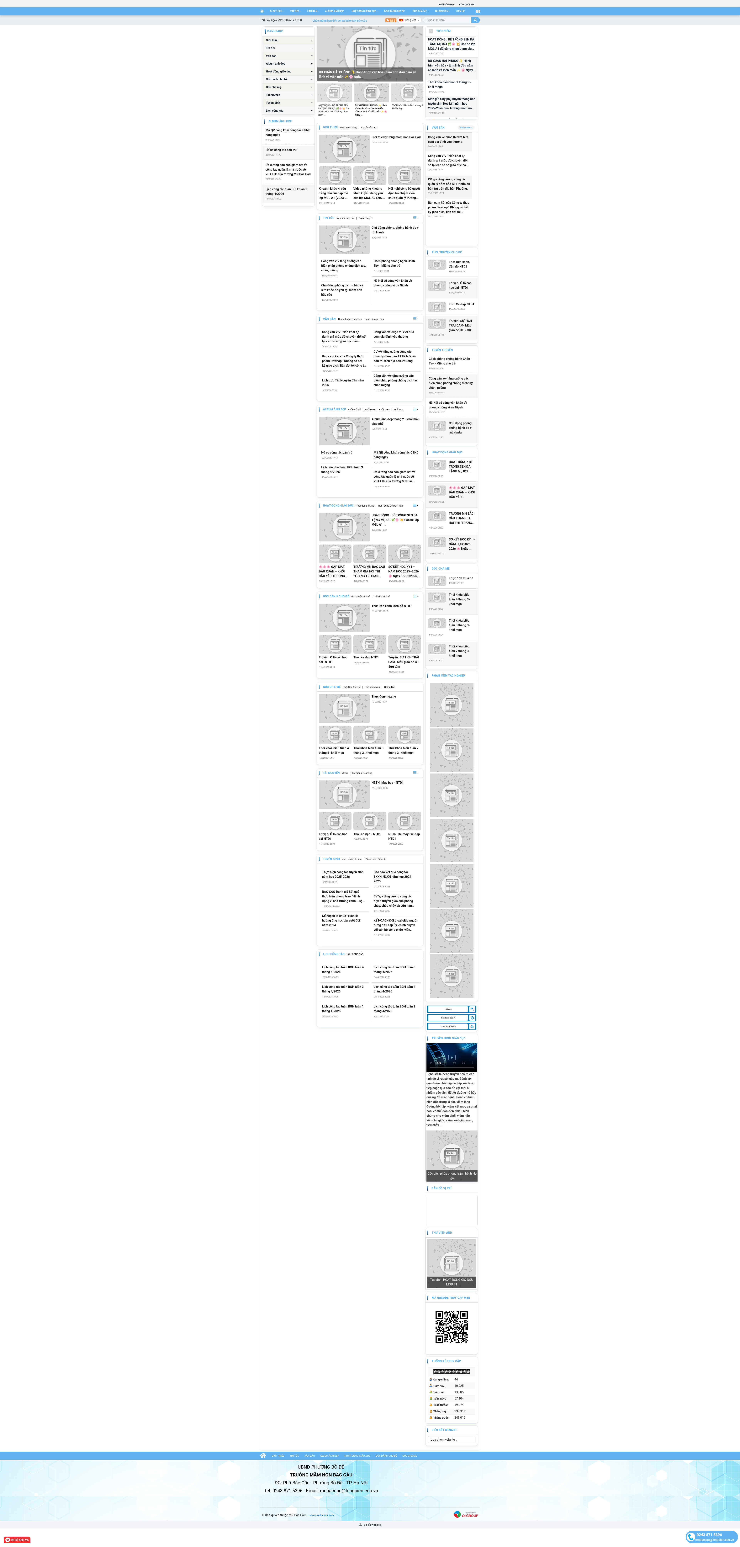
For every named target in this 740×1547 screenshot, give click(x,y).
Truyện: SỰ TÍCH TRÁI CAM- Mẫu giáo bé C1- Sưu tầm (404, 662)
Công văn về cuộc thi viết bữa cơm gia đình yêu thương (394, 334)
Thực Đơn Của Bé (351, 687)
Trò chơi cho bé (382, 596)
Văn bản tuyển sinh (352, 859)
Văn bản (312, 11)
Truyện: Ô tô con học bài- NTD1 (333, 660)
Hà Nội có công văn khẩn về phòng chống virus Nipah (393, 283)
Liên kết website (444, 1339)
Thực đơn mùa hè (384, 696)
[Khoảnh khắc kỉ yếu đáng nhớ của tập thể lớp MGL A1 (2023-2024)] (335, 175)
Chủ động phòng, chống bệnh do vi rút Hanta (395, 230)
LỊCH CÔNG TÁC (354, 954)
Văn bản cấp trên (375, 319)
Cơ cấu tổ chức (369, 127)
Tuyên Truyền (365, 218)
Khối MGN (384, 409)
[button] (415, 218)
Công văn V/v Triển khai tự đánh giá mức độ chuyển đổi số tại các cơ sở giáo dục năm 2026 (344, 337)
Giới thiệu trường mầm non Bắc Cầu (396, 137)
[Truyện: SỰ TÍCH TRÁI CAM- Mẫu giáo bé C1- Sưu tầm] (404, 644)
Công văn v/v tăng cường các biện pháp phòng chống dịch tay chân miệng (396, 380)
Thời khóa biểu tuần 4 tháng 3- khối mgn (334, 750)
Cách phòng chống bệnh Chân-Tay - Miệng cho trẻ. (395, 263)
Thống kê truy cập (446, 1271)
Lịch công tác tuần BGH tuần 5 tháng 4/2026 (394, 969)
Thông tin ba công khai (350, 319)
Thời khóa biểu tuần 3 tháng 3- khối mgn (368, 750)
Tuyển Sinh (273, 102)
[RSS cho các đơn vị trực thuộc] (390, 20)
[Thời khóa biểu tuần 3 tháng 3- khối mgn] (369, 735)
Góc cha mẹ (420, 11)
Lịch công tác (274, 110)
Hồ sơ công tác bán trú (281, 150)
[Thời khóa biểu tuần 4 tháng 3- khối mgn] (335, 735)
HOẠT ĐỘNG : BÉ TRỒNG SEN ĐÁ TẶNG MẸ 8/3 (461, 466)
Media (345, 773)
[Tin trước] (322, 54)
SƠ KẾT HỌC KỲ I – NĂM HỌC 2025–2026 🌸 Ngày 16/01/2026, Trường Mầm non (403, 571)
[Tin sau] (418, 54)
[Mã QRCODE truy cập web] (451, 1236)
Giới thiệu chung (348, 127)
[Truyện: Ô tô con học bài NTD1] (335, 821)
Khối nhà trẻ (354, 409)
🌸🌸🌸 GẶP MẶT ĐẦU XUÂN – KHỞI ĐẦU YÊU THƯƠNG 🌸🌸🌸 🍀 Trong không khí (334, 571)
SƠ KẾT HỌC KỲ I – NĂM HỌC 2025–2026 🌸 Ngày (462, 544)
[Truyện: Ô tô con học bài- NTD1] (335, 644)
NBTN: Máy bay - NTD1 (388, 782)
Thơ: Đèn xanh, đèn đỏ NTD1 (392, 606)
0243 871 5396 (709, 1534)
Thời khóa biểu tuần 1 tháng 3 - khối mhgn (449, 84)
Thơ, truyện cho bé (360, 596)
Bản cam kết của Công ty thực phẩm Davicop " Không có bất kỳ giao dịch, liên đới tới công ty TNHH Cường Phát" (343, 361)
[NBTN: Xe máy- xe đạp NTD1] (404, 821)
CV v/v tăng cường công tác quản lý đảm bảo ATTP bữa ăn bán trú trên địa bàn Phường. (395, 356)
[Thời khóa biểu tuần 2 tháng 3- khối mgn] (404, 735)
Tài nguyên (441, 11)
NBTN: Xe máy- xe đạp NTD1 (404, 836)
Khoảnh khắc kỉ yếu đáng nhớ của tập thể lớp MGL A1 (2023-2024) (333, 193)
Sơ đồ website (372, 1434)
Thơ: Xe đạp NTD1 (366, 657)
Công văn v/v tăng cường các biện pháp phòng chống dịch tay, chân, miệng (343, 265)
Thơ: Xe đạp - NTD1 (367, 834)
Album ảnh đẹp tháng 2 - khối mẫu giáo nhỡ (396, 421)
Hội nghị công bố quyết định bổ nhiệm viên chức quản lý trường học (404, 193)
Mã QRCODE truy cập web (451, 1207)
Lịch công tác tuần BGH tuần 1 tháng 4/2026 (343, 1009)
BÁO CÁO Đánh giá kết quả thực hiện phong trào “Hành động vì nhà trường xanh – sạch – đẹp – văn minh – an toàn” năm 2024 (344, 896)
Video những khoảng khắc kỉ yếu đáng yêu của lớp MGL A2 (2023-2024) (369, 193)
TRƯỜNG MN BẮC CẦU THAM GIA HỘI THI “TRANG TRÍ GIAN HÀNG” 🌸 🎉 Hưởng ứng (369, 571)
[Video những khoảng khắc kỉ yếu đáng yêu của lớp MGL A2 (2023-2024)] (369, 175)
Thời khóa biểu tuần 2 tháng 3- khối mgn (403, 750)
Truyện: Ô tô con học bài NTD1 (333, 836)
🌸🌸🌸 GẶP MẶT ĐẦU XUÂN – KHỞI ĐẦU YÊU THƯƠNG (462, 492)
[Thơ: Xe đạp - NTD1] (369, 821)
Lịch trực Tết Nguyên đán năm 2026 (343, 383)
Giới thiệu (276, 11)
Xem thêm (465, 127)
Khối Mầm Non (446, 4)
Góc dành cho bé (394, 11)
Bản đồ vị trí (441, 1142)
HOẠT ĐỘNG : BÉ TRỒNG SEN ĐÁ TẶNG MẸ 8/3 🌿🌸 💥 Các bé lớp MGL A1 (395, 519)
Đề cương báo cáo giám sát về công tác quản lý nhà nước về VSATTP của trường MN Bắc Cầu (288, 169)
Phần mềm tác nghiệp (448, 675)
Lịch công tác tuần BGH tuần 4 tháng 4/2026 (343, 969)
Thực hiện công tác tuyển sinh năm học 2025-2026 (342, 874)
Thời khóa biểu (372, 687)
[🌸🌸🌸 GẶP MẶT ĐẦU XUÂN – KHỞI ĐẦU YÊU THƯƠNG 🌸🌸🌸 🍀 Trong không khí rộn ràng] (335, 554)
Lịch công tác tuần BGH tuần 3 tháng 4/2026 (286, 191)
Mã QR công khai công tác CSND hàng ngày (288, 132)
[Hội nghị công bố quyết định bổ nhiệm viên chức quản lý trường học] (404, 175)
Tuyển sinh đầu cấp (376, 859)
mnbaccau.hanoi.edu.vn (321, 1424)
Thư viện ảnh (442, 1186)
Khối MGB (370, 409)
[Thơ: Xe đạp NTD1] (369, 644)
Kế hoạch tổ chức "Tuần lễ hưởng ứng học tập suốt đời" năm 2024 (341, 920)
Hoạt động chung (365, 505)
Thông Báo (389, 687)
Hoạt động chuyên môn (390, 505)
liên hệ (460, 11)
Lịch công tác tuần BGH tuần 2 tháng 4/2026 (394, 1009)
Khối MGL (399, 409)
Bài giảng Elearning (362, 773)
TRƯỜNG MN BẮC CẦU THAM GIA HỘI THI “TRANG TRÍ (461, 518)
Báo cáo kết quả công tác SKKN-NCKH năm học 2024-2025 (393, 876)
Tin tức (294, 11)
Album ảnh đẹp (334, 11)
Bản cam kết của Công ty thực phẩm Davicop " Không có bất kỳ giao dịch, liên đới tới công (448, 207)
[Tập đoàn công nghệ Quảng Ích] (466, 1424)
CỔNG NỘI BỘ (466, 4)
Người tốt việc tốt (345, 218)
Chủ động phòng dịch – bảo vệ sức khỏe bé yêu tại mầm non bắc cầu (342, 290)
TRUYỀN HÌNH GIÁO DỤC (448, 1038)
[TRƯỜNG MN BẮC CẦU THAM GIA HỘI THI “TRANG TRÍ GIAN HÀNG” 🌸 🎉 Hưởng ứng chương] (369, 554)
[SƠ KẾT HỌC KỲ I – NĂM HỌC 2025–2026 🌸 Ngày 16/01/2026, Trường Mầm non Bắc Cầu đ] (404, 554)
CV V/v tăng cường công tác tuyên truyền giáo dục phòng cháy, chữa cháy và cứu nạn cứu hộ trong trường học (393, 901)
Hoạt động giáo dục (364, 11)
